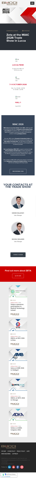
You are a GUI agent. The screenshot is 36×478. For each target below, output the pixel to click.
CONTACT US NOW (18, 254)
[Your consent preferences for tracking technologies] (3, 475)
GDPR (28, 451)
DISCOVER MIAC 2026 (18, 171)
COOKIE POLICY (11, 451)
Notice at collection (5, 476)
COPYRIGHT (15, 454)
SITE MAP (3, 451)
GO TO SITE (18, 276)
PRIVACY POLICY (21, 451)
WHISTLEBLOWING (6, 454)
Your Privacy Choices (11, 474)
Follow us (4, 467)
